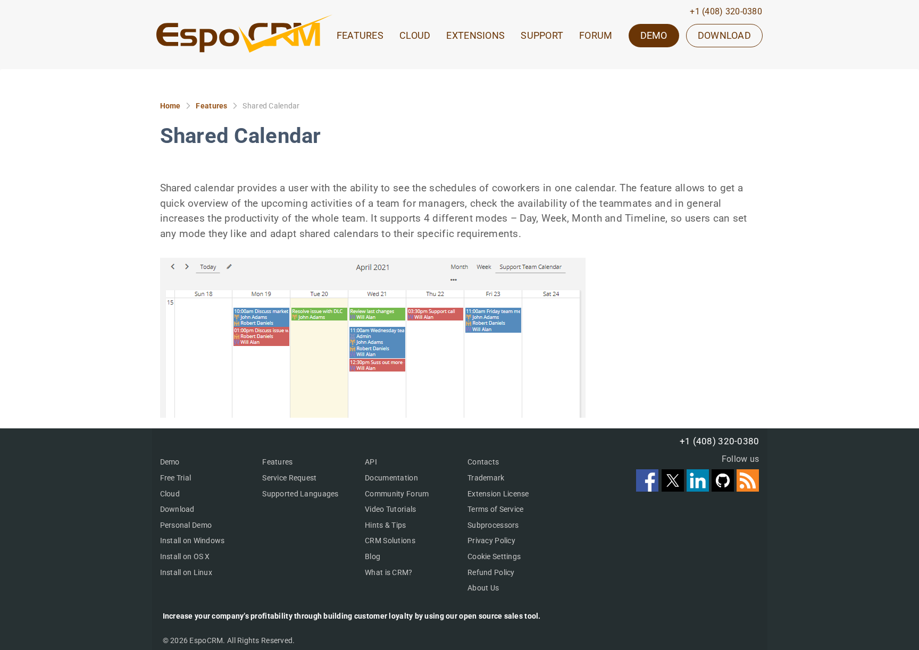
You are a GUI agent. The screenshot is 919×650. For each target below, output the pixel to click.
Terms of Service (495, 509)
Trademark (486, 478)
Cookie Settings (494, 556)
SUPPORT (542, 35)
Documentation (391, 478)
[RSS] (748, 488)
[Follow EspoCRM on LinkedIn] (699, 488)
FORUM (595, 35)
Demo (170, 462)
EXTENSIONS (475, 35)
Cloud (170, 493)
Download (177, 509)
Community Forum (397, 493)
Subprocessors (493, 525)
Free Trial (175, 478)
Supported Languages (300, 493)
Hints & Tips (385, 525)
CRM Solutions (390, 540)
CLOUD (414, 35)
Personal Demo (186, 525)
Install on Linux (186, 572)
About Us (483, 588)
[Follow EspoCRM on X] (674, 488)
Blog (372, 556)
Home (170, 106)
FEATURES (360, 35)
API (371, 462)
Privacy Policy (491, 540)
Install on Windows (192, 540)
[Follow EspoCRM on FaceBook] (648, 488)
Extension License (498, 493)
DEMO (653, 35)
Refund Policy (491, 572)
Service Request (289, 478)
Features (211, 106)
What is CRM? (388, 572)
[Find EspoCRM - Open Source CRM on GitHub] (724, 488)
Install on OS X (185, 556)
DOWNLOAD (724, 35)
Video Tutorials (390, 509)
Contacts (483, 462)
